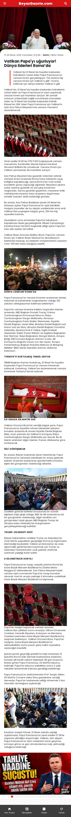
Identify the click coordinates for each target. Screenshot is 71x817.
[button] (9, 796)
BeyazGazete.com (35, 3)
